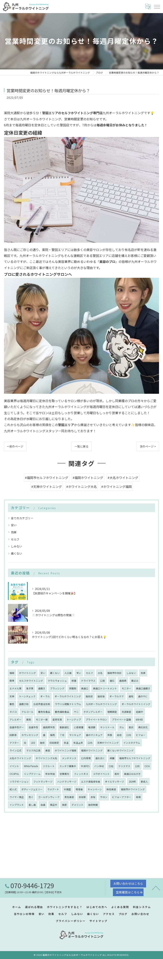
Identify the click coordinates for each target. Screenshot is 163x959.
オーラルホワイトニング (68, 696)
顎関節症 (112, 711)
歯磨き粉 (24, 704)
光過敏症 (126, 711)
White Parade (31, 766)
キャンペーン (95, 789)
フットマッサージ (42, 781)
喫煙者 (79, 789)
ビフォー (141, 735)
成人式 (13, 789)
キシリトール (107, 727)
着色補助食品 (62, 711)
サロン (103, 797)
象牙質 (29, 688)
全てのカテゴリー (22, 518)
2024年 (132, 781)
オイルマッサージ (114, 781)
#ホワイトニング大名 (81, 486)
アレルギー (15, 719)
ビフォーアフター (121, 797)
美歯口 (84, 688)
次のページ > (148, 446)
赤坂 (93, 797)
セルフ (15, 539)
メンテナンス (69, 758)
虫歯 (43, 804)
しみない (16, 546)
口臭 (102, 680)
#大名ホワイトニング (123, 477)
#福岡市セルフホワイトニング (46, 477)
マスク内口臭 (33, 750)
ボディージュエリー (32, 789)
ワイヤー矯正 (17, 797)
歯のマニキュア (94, 735)
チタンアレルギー (93, 711)
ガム (121, 727)
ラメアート (53, 789)
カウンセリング (29, 735)
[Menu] (156, 6)
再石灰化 (143, 727)
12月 (137, 766)
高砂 (116, 773)
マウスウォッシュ (57, 680)
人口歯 (68, 672)
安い (13, 525)
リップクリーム (32, 773)
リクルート (49, 766)
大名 (100, 672)
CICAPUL (14, 773)
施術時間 (93, 804)
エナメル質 (15, 688)
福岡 (12, 672)
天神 (12, 696)
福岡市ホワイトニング (133, 789)
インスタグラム (131, 742)
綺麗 (112, 758)
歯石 (112, 680)
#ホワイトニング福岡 (116, 486)
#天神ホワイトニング (46, 486)
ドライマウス (88, 680)
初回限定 (54, 742)
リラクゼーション (19, 781)
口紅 (111, 766)
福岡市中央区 (114, 672)
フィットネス (81, 773)
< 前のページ (15, 446)
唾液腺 (91, 727)
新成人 (144, 781)
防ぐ (31, 797)
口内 (90, 742)
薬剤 (28, 719)
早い (78, 672)
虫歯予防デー (17, 727)
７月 (62, 735)
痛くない (16, 553)
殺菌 (74, 680)
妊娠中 (139, 711)
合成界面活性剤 (41, 704)
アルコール (27, 711)
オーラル (45, 696)
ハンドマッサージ (66, 781)
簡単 (12, 680)
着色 (12, 704)
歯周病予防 (49, 727)
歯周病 (122, 680)
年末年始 (50, 773)
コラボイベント (101, 773)
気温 (66, 742)
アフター (14, 742)
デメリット (77, 804)
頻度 (64, 804)
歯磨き (41, 688)
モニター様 (42, 719)
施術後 (101, 696)
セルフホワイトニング (31, 680)
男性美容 (69, 797)
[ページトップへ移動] (156, 888)
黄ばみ (134, 680)
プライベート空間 (121, 719)
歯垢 (131, 696)
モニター (126, 688)
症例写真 (57, 719)
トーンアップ (74, 719)
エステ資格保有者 (90, 781)
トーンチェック (27, 696)
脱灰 (131, 727)
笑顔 (109, 735)
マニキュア (75, 735)
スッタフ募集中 (67, 766)
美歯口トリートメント (105, 688)
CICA (147, 766)
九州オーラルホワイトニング (101, 704)
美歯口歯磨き (143, 688)
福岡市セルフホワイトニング (134, 758)
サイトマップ (98, 921)
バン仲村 (99, 766)
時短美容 (111, 789)
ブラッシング (57, 688)
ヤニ (76, 711)
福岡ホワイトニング (92, 750)
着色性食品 (44, 711)
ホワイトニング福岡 (65, 750)
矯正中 (53, 804)
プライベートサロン (96, 719)
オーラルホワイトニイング (136, 704)
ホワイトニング (27, 672)
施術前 (89, 696)
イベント (14, 766)
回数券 (13, 735)
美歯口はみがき (132, 773)
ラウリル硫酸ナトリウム (68, 704)
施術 (42, 742)
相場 (138, 797)
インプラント (17, 804)
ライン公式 (15, 750)
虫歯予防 (33, 727)
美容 (47, 750)
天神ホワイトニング (108, 742)
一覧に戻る (81, 446)
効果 (13, 532)
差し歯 (32, 804)
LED (33, 742)
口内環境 (86, 758)
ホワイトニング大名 (46, 758)
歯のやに (143, 696)
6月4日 (139, 719)
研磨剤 (72, 688)
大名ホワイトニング (20, 758)
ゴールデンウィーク (49, 797)
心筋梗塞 (78, 727)
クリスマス (124, 766)
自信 (119, 735)
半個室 (67, 789)
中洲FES (85, 766)
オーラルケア (117, 696)
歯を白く (100, 758)
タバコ (13, 711)
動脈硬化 (64, 727)
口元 (128, 735)
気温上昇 (78, 742)
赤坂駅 (82, 797)
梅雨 (52, 735)
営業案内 (64, 773)
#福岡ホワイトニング (88, 477)
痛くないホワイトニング (120, 750)
